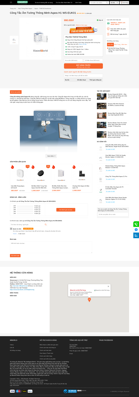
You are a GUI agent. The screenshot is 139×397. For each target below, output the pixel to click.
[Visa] (12, 392)
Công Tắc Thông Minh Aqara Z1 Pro (116, 176)
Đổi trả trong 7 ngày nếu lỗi (118, 34)
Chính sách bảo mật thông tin (48, 347)
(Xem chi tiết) (82, 44)
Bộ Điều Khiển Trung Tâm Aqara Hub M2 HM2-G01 (39, 187)
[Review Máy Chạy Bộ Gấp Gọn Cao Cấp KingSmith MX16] (101, 115)
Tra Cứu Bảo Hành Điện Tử (64, 2)
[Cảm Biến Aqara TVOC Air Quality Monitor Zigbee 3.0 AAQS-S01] (100, 158)
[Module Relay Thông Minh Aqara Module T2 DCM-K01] (100, 169)
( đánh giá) (88, 13)
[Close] (108, 286)
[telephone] (136, 224)
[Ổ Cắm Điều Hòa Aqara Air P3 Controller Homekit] (100, 190)
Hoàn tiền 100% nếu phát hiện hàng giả (118, 29)
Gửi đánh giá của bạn (65, 210)
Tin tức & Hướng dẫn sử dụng (44, 2)
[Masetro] (18, 392)
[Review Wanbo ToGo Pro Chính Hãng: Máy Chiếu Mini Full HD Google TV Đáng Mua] (101, 125)
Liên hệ (12, 347)
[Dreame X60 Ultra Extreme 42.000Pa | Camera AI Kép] (101, 106)
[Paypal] (30, 392)
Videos (12, 344)
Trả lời (15, 233)
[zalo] (136, 235)
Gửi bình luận (15, 255)
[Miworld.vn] (22, 2)
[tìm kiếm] (107, 2)
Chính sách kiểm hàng (46, 356)
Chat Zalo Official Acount (20, 286)
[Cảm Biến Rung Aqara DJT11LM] (20, 183)
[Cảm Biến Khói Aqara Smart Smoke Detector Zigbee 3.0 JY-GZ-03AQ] (100, 201)
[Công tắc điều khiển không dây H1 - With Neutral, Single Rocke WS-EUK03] (100, 148)
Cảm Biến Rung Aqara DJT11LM (17, 187)
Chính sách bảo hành (45, 350)
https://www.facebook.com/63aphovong (22, 289)
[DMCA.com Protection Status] (82, 391)
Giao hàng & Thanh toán (46, 353)
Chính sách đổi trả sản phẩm (48, 359)
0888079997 (84, 351)
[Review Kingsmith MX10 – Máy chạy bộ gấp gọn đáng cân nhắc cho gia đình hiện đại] (101, 96)
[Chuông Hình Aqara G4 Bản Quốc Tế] (82, 183)
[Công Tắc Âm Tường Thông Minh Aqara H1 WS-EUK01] (14, 40)
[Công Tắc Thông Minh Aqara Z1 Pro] (100, 179)
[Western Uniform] (24, 392)
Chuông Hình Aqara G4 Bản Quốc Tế (81, 187)
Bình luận (13, 239)
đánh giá (37, 206)
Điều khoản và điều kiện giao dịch (49, 344)
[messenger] (136, 230)
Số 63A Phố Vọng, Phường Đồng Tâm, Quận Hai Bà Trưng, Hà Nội (118, 49)
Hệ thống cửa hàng (15, 350)
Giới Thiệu (78, 2)
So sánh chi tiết (110, 149)
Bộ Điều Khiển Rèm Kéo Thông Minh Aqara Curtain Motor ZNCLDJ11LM (60, 187)
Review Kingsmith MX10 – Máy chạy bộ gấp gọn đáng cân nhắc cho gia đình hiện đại (117, 95)
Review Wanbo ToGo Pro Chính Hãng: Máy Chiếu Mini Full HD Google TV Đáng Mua (117, 124)
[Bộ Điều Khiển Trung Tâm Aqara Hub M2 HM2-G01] (40, 183)
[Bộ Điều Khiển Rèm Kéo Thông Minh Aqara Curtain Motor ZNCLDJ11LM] (61, 183)
